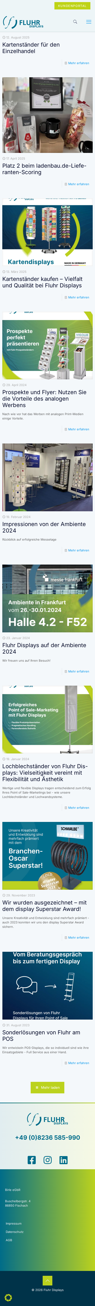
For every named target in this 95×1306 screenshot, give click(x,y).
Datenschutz (15, 1232)
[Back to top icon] (47, 1280)
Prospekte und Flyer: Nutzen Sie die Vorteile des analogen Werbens (44, 398)
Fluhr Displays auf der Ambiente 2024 (44, 648)
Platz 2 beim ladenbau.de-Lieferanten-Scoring (44, 169)
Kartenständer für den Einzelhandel (31, 47)
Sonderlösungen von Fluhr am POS (41, 1035)
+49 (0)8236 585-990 (47, 1137)
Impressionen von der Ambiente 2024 (44, 527)
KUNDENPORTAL (72, 6)
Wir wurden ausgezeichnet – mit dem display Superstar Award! (44, 905)
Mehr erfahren (78, 63)
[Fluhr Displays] (23, 33)
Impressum (13, 1223)
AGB (9, 1240)
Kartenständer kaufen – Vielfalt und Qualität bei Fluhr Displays (42, 282)
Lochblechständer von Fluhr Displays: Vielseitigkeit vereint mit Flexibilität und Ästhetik (45, 772)
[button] (8, 1297)
